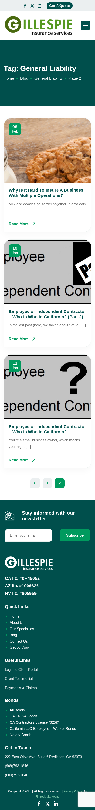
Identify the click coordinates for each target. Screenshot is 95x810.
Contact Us (19, 641)
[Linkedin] (39, 5)
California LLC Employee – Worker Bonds (43, 728)
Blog (13, 635)
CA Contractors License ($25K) (34, 722)
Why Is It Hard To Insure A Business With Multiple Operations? (46, 193)
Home (14, 616)
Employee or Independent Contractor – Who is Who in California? (47, 429)
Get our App (19, 647)
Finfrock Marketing (47, 796)
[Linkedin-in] (56, 803)
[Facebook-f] (24, 5)
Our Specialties (22, 629)
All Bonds (17, 710)
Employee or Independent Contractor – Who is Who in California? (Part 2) (47, 314)
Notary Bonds (21, 735)
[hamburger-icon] (85, 25)
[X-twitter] (32, 5)
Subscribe (75, 535)
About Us (17, 622)
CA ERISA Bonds (24, 716)
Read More (19, 224)
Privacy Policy (72, 791)
